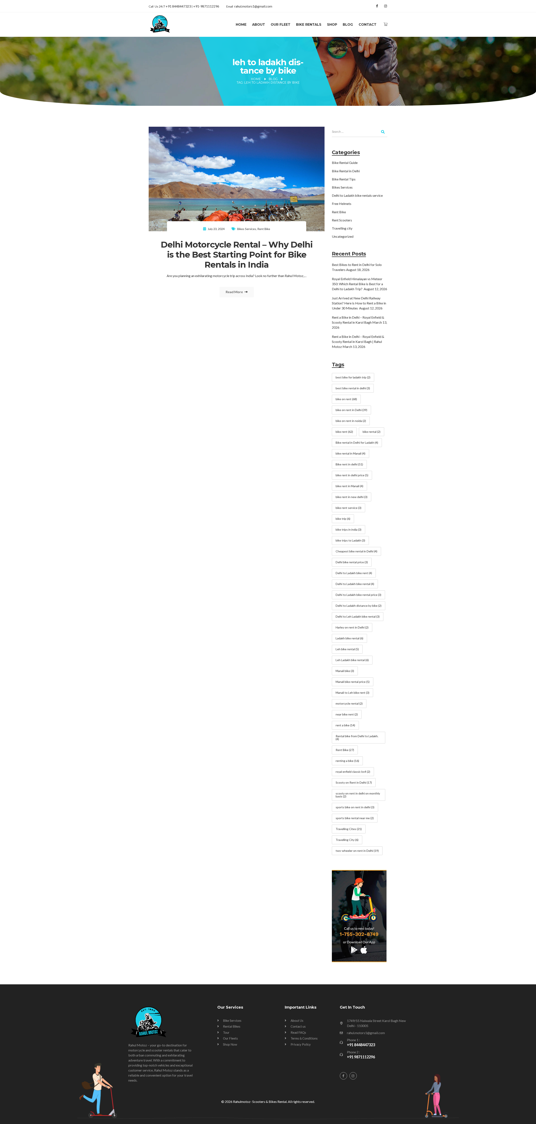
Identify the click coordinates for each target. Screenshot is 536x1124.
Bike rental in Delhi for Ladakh (357, 442)
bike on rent (346, 399)
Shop (332, 25)
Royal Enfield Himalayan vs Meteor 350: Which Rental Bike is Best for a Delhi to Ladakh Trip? (357, 284)
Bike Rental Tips (344, 179)
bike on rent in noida (351, 421)
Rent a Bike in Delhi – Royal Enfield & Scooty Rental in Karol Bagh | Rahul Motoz (358, 342)
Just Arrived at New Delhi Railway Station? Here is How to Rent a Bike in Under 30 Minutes (359, 303)
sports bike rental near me (355, 818)
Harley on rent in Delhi (352, 627)
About (258, 25)
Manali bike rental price (353, 681)
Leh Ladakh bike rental (352, 660)
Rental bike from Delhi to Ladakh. (357, 737)
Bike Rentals (308, 25)
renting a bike (347, 761)
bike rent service (348, 508)
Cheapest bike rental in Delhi (356, 551)
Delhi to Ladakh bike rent (354, 573)
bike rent (344, 431)
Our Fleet (280, 25)
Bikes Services (246, 229)
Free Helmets (341, 204)
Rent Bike (263, 229)
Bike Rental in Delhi (346, 171)
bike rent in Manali (349, 486)
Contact (367, 25)
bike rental (371, 431)
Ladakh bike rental (349, 638)
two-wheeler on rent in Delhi (357, 850)
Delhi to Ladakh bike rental (355, 584)
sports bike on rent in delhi (355, 807)
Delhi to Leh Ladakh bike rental (358, 616)
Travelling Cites (349, 829)
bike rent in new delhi (351, 497)
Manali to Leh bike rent (352, 692)
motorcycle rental (349, 703)
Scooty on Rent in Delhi (354, 782)
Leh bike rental (347, 649)
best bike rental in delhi (353, 388)
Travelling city (342, 228)
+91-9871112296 (206, 6)
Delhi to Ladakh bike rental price (358, 594)
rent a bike (345, 725)
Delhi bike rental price (352, 562)
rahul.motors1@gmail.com (253, 6)
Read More (235, 292)
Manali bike (345, 671)
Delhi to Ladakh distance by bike (358, 605)
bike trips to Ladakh (350, 540)
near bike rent (347, 714)
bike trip (343, 518)
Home (241, 25)
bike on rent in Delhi (351, 410)
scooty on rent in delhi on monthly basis (358, 795)
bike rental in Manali (350, 453)
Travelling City (347, 840)
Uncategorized (342, 236)
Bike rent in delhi (349, 464)
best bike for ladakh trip (353, 377)
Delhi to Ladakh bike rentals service (357, 195)
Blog (348, 25)
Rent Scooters (342, 220)
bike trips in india (348, 529)
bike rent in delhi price (352, 475)
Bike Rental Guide (345, 163)
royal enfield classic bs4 (353, 771)
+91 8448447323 (179, 6)
